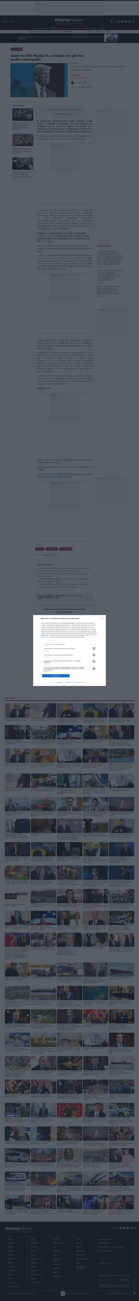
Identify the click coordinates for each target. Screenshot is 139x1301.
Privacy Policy (80, 682)
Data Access (69, 682)
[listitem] (69, 644)
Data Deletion (59, 682)
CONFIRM (55, 676)
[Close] (102, 618)
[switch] (92, 648)
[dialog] (69, 650)
